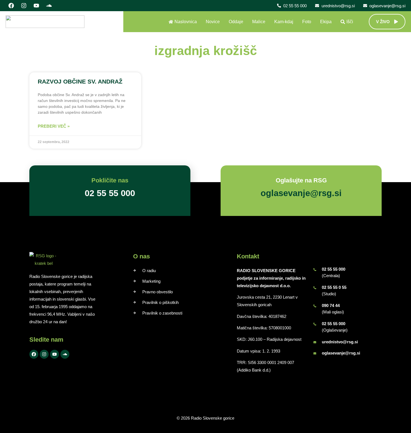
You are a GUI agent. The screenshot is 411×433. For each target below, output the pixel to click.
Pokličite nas (109, 180)
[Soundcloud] (49, 5)
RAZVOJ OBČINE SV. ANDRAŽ (80, 81)
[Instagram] (23, 5)
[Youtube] (36, 5)
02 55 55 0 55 (334, 287)
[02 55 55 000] (315, 269)
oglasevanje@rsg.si (341, 353)
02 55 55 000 (333, 269)
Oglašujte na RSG (301, 180)
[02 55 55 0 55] (315, 288)
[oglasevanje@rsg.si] (315, 353)
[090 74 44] (315, 306)
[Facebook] (11, 5)
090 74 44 (331, 305)
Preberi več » (54, 126)
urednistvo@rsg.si (340, 341)
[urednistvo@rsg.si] (315, 342)
